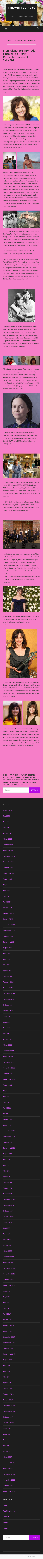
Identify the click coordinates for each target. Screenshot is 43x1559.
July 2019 (6, 1297)
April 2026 (7, 833)
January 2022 (8, 1125)
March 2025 (7, 907)
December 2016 (9, 1474)
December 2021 (9, 1131)
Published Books (9, 1511)
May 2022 (6, 1102)
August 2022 (7, 1085)
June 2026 (6, 822)
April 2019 (7, 1314)
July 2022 (6, 1091)
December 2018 (9, 1337)
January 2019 (8, 1331)
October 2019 (8, 1280)
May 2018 (6, 1377)
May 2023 (6, 1033)
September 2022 (9, 1079)
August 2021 (7, 1154)
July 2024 (6, 953)
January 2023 (8, 1056)
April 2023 (7, 1039)
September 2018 (9, 1354)
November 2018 (9, 1343)
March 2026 (7, 839)
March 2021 (7, 1182)
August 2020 (7, 1222)
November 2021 (9, 1136)
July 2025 (6, 885)
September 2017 (9, 1423)
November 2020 (9, 1205)
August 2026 (7, 810)
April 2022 (7, 1108)
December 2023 (9, 993)
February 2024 (8, 982)
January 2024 (8, 988)
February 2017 (8, 1463)
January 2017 (8, 1468)
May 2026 (6, 827)
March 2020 (7, 1251)
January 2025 (8, 919)
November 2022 (9, 1068)
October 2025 (8, 867)
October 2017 (8, 1417)
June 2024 (6, 959)
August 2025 (7, 879)
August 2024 (7, 948)
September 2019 (9, 1285)
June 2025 (6, 890)
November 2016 (9, 1480)
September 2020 (9, 1217)
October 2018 (8, 1348)
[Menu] (6, 29)
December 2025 (9, 856)
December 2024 (9, 925)
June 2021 (6, 1165)
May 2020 (6, 1239)
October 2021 (8, 1142)
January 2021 (8, 1194)
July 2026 (6, 816)
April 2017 (7, 1451)
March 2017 (7, 1457)
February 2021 (8, 1188)
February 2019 (8, 1325)
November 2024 (9, 930)
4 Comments (21, 64)
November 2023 (9, 999)
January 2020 (8, 1262)
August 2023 (7, 1016)
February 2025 (8, 913)
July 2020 (6, 1228)
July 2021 (6, 1159)
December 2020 (9, 1199)
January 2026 (8, 850)
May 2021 (6, 1171)
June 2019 (6, 1302)
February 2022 (8, 1119)
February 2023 (8, 1051)
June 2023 (6, 1028)
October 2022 (8, 1073)
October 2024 (8, 936)
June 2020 (6, 1234)
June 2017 (6, 1440)
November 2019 (9, 1274)
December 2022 (9, 1062)
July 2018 (6, 1365)
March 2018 (7, 1388)
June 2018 (6, 1371)
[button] (9, 160)
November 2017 (9, 1411)
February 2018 (8, 1394)
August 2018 (7, 1360)
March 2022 (7, 1114)
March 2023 (7, 1045)
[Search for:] (21, 790)
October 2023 (8, 1005)
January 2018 (8, 1400)
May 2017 (6, 1446)
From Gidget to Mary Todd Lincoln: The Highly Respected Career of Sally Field (19, 55)
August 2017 (7, 1428)
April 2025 (7, 902)
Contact (6, 1517)
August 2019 (7, 1291)
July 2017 (6, 1434)
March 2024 (7, 976)
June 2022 (6, 1096)
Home (5, 1505)
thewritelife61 (21, 7)
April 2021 (7, 1177)
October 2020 (8, 1211)
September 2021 (9, 1148)
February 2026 (8, 845)
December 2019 (9, 1268)
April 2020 (7, 1245)
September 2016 (9, 1491)
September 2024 (9, 942)
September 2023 (9, 1011)
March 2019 (7, 1320)
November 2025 (9, 862)
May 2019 (6, 1308)
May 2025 (6, 896)
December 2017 (9, 1405)
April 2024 (7, 971)
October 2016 (8, 1486)
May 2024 (6, 965)
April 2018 (7, 1383)
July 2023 (6, 1022)
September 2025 (9, 873)
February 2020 (8, 1257)
